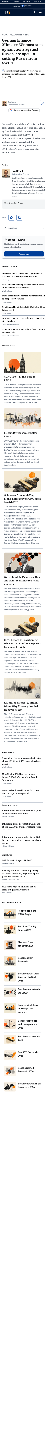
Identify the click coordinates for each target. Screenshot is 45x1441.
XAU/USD (26, 2)
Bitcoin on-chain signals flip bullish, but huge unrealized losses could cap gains (21, 840)
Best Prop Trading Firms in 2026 (27, 928)
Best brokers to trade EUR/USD (29, 991)
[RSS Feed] (19, 218)
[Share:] (11, 218)
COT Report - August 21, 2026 (17, 860)
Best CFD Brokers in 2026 (28, 1054)
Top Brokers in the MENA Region (27, 912)
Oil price (16, 2)
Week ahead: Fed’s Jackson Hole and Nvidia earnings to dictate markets (22, 581)
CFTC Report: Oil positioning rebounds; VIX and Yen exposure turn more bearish (22, 643)
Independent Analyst (16, 104)
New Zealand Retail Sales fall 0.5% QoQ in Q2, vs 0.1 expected (20, 792)
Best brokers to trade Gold (29, 1038)
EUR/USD (37, 2)
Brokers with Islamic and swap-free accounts (28, 1008)
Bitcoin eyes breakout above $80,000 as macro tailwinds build (21, 812)
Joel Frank (12, 102)
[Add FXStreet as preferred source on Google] (24, 110)
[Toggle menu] (2, 12)
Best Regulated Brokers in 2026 (26, 1069)
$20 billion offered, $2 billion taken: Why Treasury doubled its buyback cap (21, 706)
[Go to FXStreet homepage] (8, 12)
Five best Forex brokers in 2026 (25, 944)
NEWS (5, 34)
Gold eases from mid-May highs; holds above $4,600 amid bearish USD (22, 499)
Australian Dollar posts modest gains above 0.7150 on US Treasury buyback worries (22, 761)
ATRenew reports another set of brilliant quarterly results (19, 888)
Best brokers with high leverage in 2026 (29, 1085)
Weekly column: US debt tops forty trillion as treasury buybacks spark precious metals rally (20, 873)
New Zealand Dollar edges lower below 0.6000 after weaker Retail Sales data (19, 777)
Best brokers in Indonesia (25, 959)
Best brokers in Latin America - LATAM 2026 (28, 977)
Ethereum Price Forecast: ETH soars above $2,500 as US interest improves (21, 825)
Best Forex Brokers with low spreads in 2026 (27, 1024)
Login (39, 12)
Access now (24, 254)
